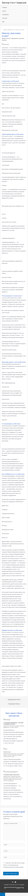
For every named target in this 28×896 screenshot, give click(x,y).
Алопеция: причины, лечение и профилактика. (13, 723)
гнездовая (17, 725)
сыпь (20, 779)
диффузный (6, 727)
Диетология (13, 753)
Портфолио (5, 14)
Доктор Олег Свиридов (14, 2)
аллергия (13, 776)
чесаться (5, 780)
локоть (20, 778)
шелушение (11, 780)
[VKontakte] (12, 882)
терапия (4, 40)
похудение (14, 755)
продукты (19, 755)
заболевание (14, 38)
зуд (10, 778)
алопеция (12, 725)
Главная (4, 7)
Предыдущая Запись (14, 699)
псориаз (10, 779)
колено (17, 778)
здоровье (22, 753)
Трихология (6, 725)
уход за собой (11, 756)
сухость (16, 779)
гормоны (22, 725)
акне (18, 753)
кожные (13, 778)
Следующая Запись (14, 704)
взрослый (18, 776)
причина (21, 38)
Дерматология (6, 38)
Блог (3, 21)
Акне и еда (7, 752)
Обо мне (4, 18)
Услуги (4, 11)
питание (9, 755)
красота (5, 755)
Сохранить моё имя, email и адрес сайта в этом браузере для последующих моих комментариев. (14, 865)
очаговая (11, 727)
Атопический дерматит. (11, 775)
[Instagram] (15, 882)
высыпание (6, 778)
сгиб (13, 779)
